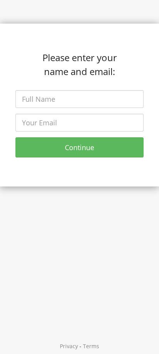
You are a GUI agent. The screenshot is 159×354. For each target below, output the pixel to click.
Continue (79, 147)
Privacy (69, 346)
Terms (91, 346)
